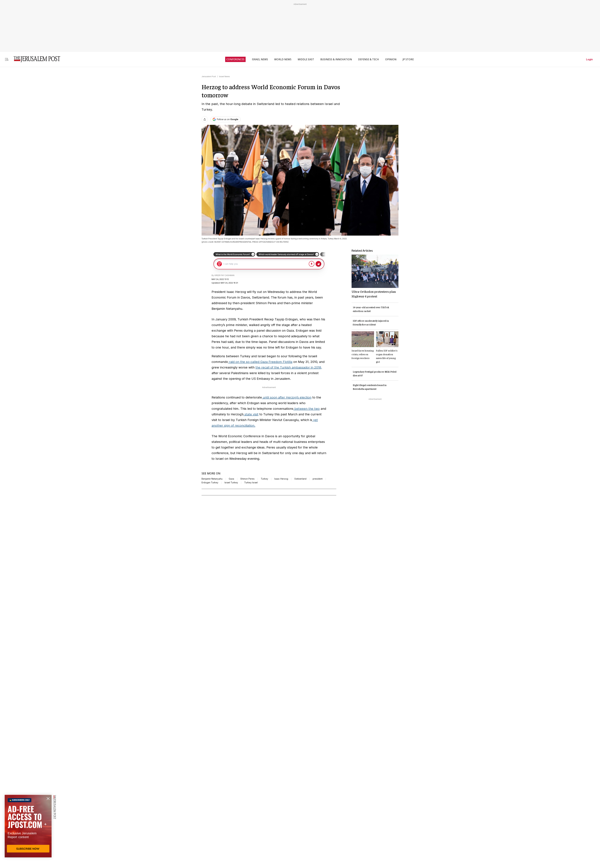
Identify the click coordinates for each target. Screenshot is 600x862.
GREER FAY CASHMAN (224, 275)
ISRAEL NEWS (260, 59)
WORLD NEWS (282, 59)
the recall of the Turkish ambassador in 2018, (288, 367)
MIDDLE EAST (306, 59)
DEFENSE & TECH (368, 59)
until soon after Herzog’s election (286, 397)
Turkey (264, 479)
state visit (251, 414)
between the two (306, 409)
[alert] (28, 826)
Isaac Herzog (281, 479)
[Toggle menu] (6, 59)
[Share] (205, 119)
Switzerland (300, 479)
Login (589, 59)
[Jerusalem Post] (34, 59)
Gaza (231, 479)
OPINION (390, 59)
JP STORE (408, 59)
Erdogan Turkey (210, 482)
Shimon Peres (247, 479)
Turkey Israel (251, 482)
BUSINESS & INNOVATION (336, 59)
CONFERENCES (235, 59)
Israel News (224, 76)
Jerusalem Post (209, 76)
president (317, 479)
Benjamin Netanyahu (212, 479)
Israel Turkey (231, 482)
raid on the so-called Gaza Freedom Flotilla (260, 362)
